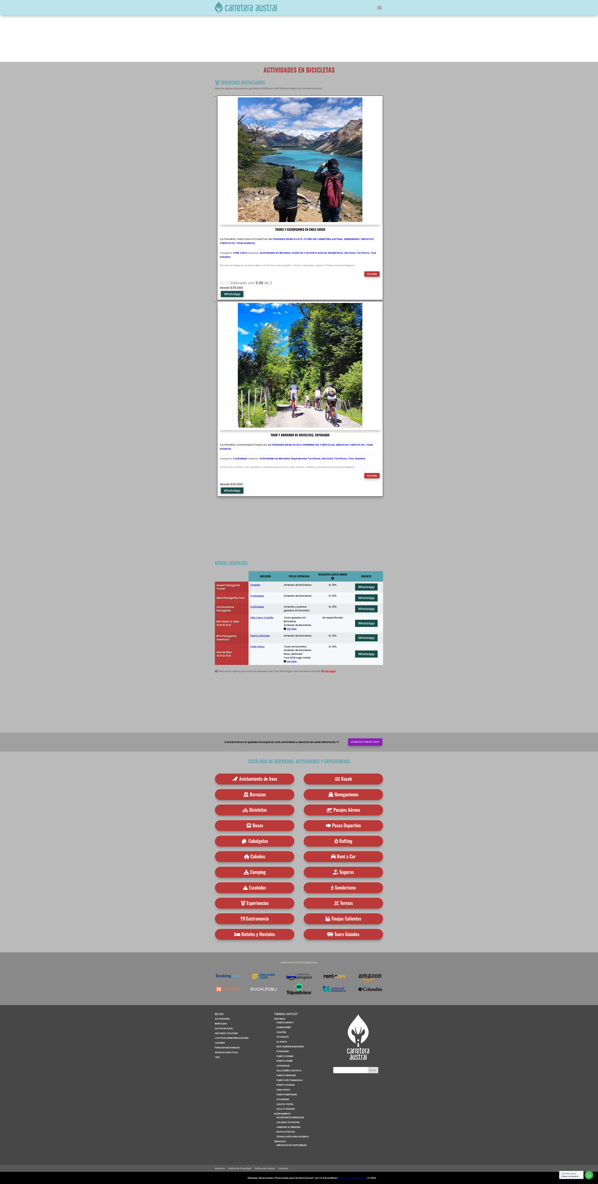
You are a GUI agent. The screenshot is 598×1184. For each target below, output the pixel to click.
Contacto (283, 1168)
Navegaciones (346, 794)
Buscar (373, 1070)
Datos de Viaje (224, 1028)
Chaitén (255, 585)
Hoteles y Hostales (258, 933)
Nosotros (220, 1168)
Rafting (345, 840)
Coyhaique (240, 458)
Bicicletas (258, 809)
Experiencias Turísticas (318, 445)
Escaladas (257, 887)
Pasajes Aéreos (346, 809)
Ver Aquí (330, 671)
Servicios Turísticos (356, 253)
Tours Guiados (346, 933)
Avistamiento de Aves (258, 778)
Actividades (222, 1018)
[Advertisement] (299, 38)
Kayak (346, 778)
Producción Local (226, 1052)
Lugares (220, 1042)
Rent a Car (346, 856)
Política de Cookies (265, 1168)
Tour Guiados (245, 243)
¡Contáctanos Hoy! (365, 741)
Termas (346, 902)
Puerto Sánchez (260, 636)
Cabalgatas (258, 840)
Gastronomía (257, 918)
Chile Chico (240, 253)
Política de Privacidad (239, 1168)
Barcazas (258, 794)
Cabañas (257, 856)
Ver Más (372, 274)
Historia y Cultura (226, 1033)
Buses (258, 825)
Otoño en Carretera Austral (323, 239)
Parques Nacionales (227, 1047)
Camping (258, 871)
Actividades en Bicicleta (285, 239)
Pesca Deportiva (346, 825)
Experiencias (258, 902)
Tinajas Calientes (346, 918)
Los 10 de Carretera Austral (232, 1038)
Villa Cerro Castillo (262, 617)
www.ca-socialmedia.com (352, 1177)
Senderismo (352, 239)
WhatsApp (232, 294)
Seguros (346, 871)
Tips (217, 1057)
